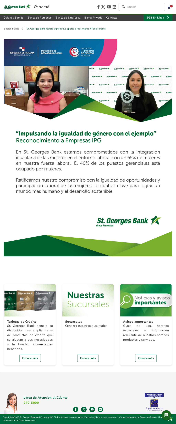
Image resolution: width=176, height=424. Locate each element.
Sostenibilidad (11, 28)
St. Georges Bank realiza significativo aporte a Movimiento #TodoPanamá (66, 28)
